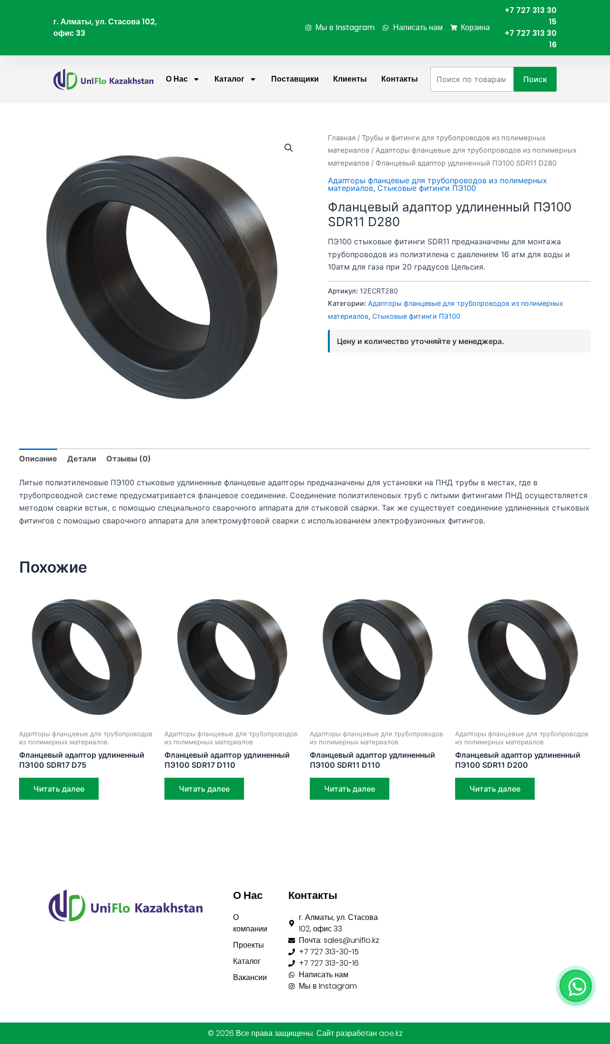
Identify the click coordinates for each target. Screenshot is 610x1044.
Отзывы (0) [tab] (128, 458)
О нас (177, 78)
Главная (342, 138)
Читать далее (58, 788)
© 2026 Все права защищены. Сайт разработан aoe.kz (305, 1033)
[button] (288, 148)
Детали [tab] (81, 458)
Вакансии (250, 977)
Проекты (248, 945)
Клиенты (350, 78)
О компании (250, 923)
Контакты (399, 78)
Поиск (535, 79)
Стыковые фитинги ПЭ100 (426, 188)
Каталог (229, 78)
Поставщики (295, 78)
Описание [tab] (38, 458)
